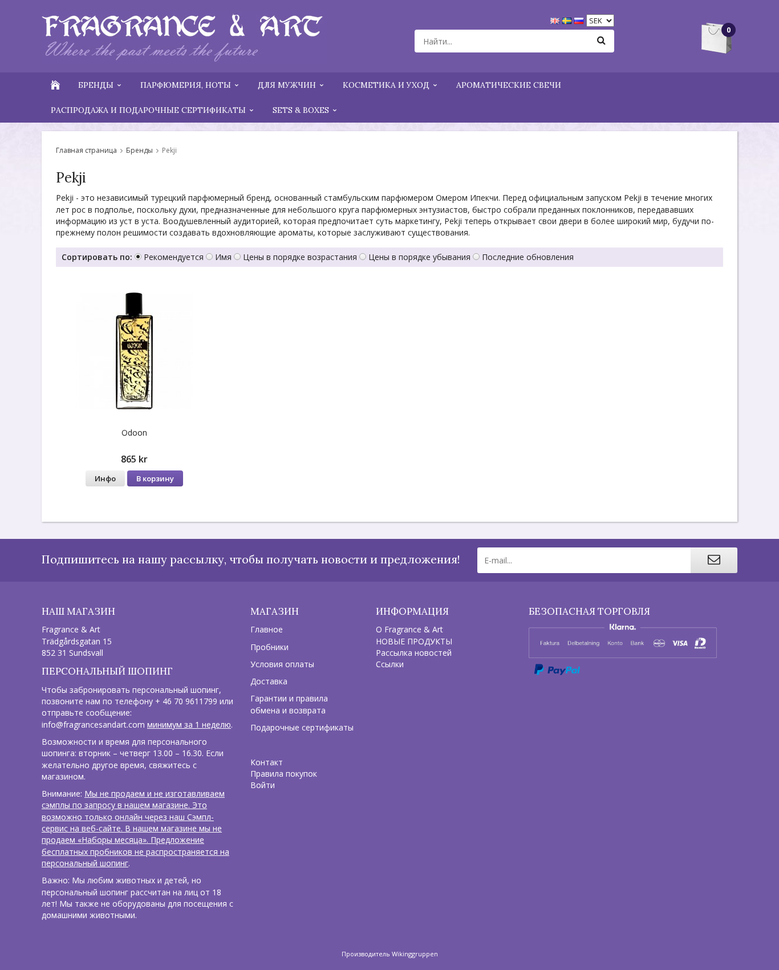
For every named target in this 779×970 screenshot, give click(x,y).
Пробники (269, 647)
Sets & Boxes (301, 110)
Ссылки (390, 664)
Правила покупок (283, 773)
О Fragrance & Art (409, 629)
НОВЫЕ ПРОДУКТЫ (414, 641)
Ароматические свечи (508, 85)
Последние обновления (528, 256)
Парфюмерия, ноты (185, 85)
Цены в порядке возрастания (300, 256)
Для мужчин (287, 85)
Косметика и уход (386, 85)
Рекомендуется (174, 256)
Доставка (268, 681)
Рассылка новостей (414, 652)
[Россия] (580, 19)
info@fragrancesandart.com (93, 724)
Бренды (95, 85)
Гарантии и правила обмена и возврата (289, 704)
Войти (262, 785)
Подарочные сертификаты (302, 727)
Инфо (105, 478)
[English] (556, 19)
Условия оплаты (282, 664)
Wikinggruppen (415, 953)
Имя (223, 256)
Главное (266, 629)
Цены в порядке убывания (419, 256)
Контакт (266, 762)
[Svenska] (568, 19)
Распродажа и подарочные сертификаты (148, 110)
